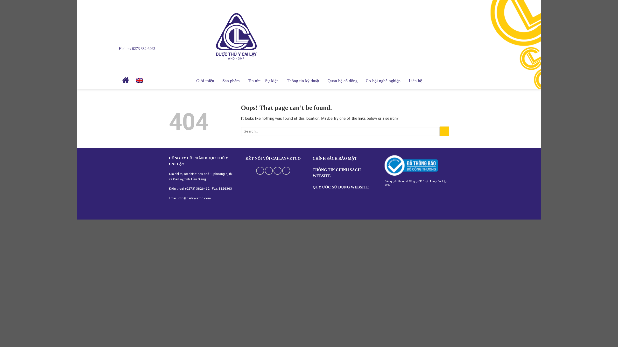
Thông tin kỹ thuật (303, 80)
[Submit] (444, 131)
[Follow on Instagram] (269, 171)
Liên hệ (415, 80)
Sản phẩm (231, 80)
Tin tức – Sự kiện (263, 80)
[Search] (152, 81)
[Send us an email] (286, 171)
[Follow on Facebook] (260, 171)
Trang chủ (126, 80)
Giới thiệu (205, 80)
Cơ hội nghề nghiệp (383, 80)
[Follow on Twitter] (277, 171)
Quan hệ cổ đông (343, 80)
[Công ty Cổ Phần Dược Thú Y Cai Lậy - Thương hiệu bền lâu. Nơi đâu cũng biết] (240, 36)
